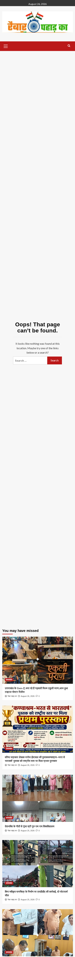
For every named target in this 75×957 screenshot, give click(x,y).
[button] (5, 45)
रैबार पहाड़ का (12, 696)
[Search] (69, 46)
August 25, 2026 (28, 831)
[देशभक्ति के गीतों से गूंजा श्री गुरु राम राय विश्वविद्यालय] (37, 798)
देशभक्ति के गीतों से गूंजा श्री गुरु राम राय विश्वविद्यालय (29, 826)
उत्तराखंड (9, 680)
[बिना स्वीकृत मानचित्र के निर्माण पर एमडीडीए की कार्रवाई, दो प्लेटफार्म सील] (37, 863)
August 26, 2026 (28, 696)
